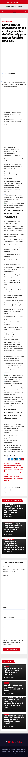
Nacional (6, 666)
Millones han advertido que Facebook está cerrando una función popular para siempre (14, 545)
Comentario (6, 575)
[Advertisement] (14, 58)
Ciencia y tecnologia (7, 21)
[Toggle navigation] (14, 11)
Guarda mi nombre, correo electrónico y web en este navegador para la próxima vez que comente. (13, 642)
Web (4, 627)
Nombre (5, 607)
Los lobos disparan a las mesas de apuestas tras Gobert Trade (13, 688)
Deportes (12, 754)
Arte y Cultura (11, 751)
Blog (16, 754)
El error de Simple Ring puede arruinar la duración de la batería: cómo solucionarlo (13, 528)
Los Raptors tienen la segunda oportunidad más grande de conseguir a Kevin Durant (14, 720)
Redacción (8, 516)
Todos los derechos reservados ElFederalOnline (12, 749)
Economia (4, 751)
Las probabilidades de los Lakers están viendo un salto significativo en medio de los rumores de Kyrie (14, 702)
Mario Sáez (13, 73)
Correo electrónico (8, 617)
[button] (25, 11)
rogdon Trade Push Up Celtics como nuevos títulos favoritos (13, 671)
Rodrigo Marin (9, 677)
